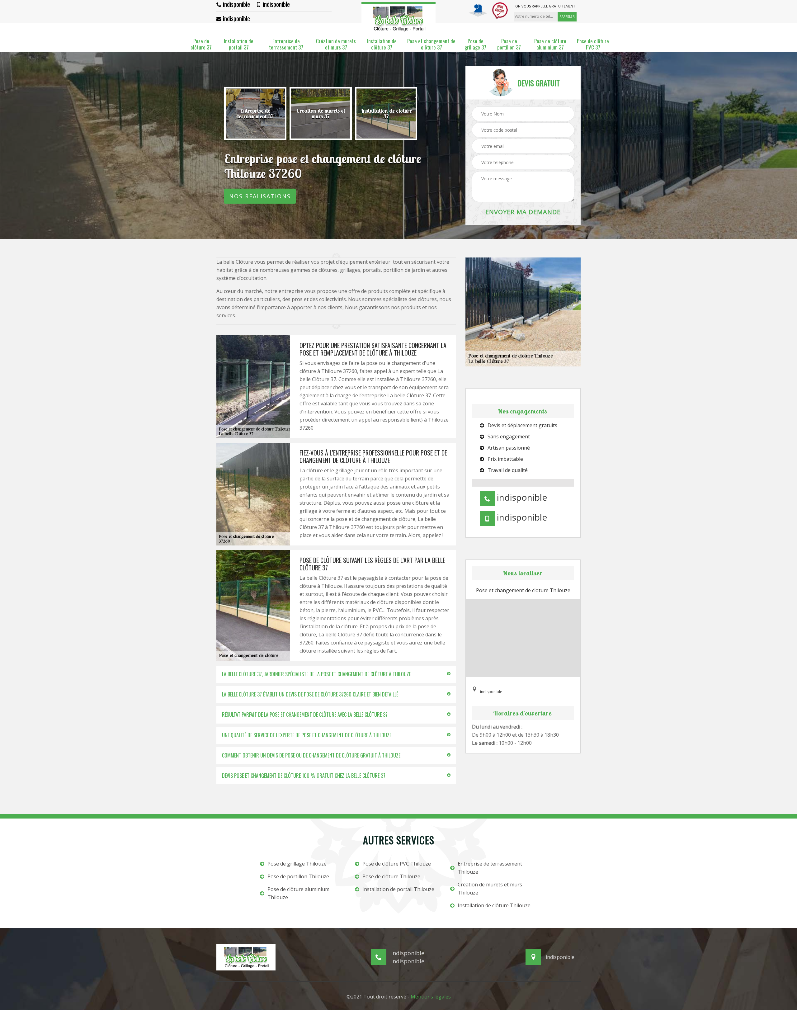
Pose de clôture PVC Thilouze (396, 863)
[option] (255, 113)
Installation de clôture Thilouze (494, 905)
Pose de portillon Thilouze (298, 876)
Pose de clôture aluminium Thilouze (298, 893)
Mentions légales (431, 996)
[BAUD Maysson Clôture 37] (398, 17)
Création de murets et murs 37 (336, 44)
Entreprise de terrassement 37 (286, 44)
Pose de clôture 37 (201, 44)
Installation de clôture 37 (382, 44)
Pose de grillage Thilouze (297, 863)
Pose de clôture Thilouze (391, 876)
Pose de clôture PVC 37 (593, 44)
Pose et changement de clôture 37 (431, 44)
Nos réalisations (260, 196)
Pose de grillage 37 (475, 44)
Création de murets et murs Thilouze (490, 888)
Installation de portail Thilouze (398, 889)
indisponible (235, 4)
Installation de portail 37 (238, 44)
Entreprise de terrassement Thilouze (490, 867)
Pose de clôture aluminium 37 (550, 44)
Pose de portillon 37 (509, 44)
